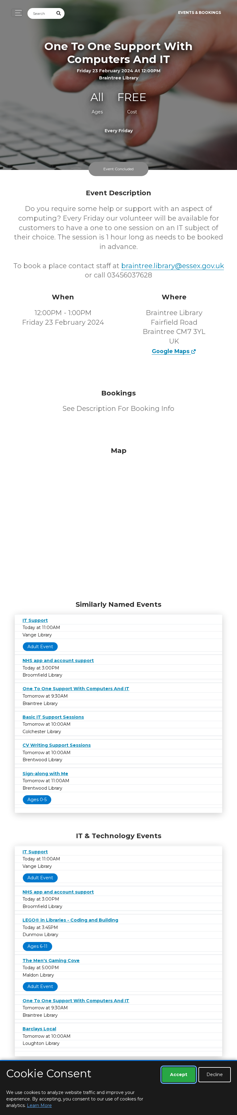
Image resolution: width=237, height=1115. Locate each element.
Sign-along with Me (45, 773)
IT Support (35, 620)
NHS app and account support (58, 660)
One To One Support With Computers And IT (76, 688)
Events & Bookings (199, 12)
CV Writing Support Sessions (57, 745)
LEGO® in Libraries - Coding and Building (70, 920)
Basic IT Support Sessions (53, 717)
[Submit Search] (59, 13)
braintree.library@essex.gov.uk (172, 266)
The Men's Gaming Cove (51, 960)
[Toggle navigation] (17, 13)
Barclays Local (39, 1029)
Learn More (39, 1105)
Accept (178, 1074)
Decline (214, 1074)
